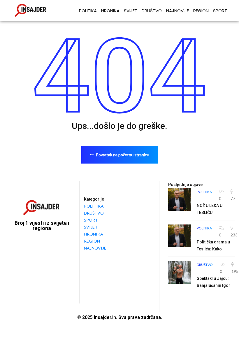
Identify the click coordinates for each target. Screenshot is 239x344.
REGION (201, 11)
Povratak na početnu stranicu (122, 154)
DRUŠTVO (152, 11)
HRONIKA (110, 11)
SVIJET (130, 11)
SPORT (220, 11)
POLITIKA (88, 11)
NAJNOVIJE (177, 11)
